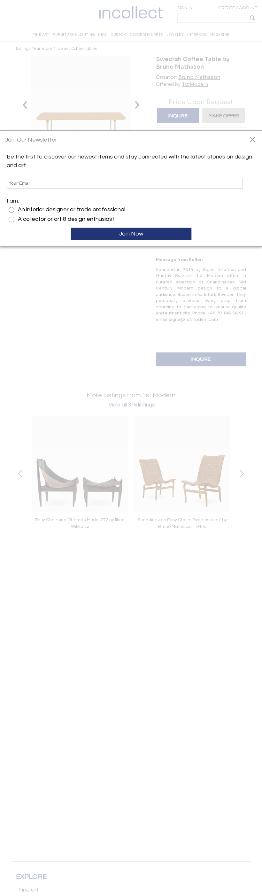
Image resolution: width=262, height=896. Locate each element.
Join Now (131, 234)
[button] (252, 139)
